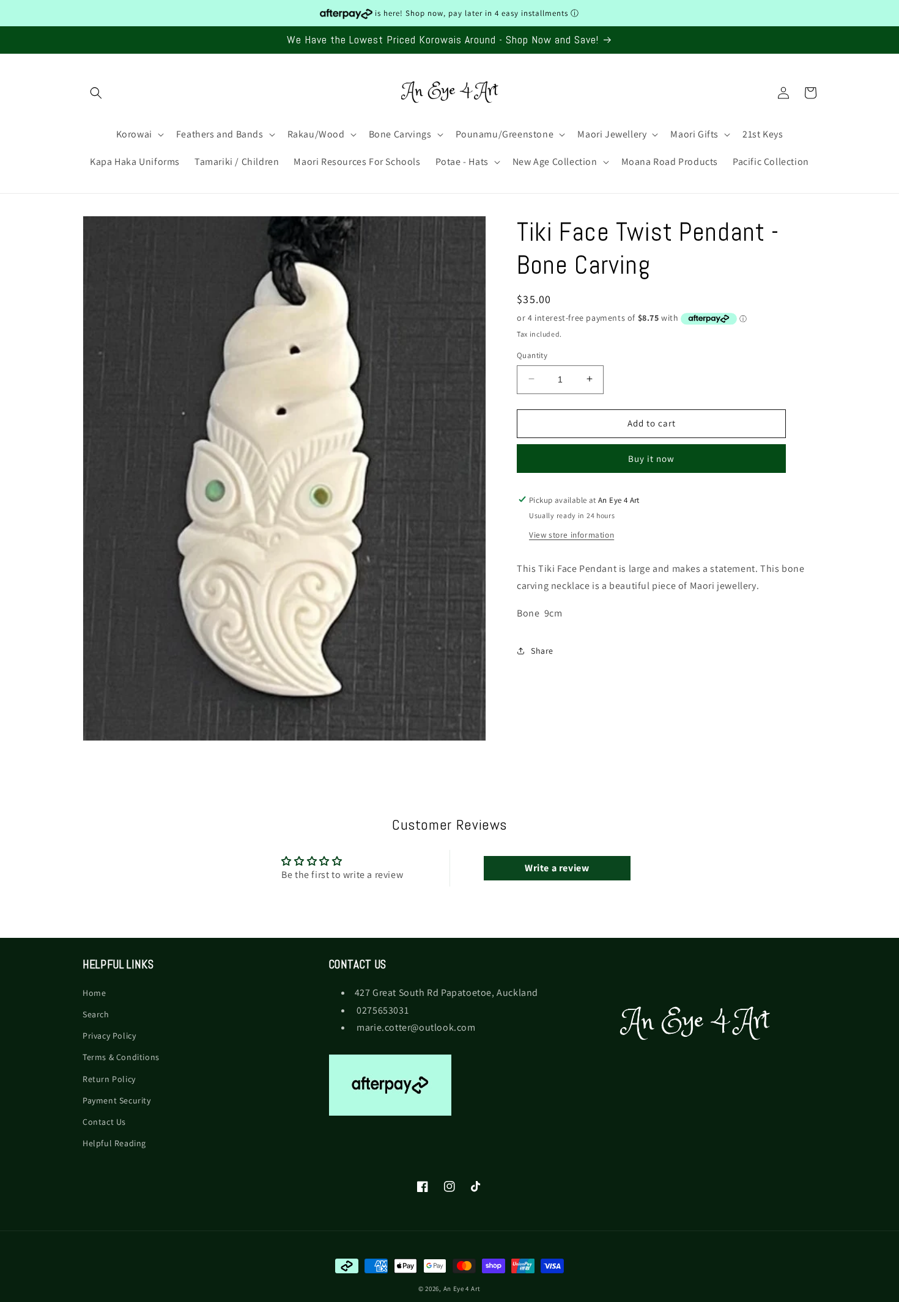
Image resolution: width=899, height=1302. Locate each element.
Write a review (557, 867)
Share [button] (542, 650)
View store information (571, 533)
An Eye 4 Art (462, 1288)
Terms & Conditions (121, 1057)
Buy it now (651, 458)
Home (94, 992)
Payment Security (117, 1100)
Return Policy (109, 1078)
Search (96, 1014)
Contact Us (104, 1121)
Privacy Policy (109, 1036)
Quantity (532, 354)
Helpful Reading (114, 1143)
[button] (96, 92)
